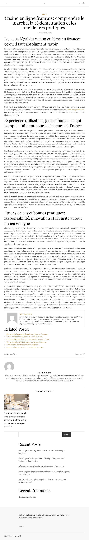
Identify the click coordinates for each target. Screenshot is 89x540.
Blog (44, 14)
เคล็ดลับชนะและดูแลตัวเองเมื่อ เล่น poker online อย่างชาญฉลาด (41, 466)
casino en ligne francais (75, 109)
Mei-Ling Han (11, 354)
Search (66, 434)
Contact (21, 526)
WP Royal (18, 536)
